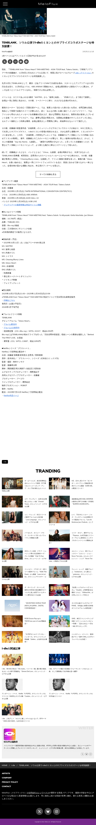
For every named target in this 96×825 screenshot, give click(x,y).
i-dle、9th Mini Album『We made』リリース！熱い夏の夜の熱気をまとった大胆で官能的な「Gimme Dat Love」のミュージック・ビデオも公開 (24, 671)
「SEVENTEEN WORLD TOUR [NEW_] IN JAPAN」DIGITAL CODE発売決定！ (35, 605)
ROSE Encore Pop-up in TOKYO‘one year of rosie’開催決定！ (35, 621)
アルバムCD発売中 (12, 327)
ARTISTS (6, 773)
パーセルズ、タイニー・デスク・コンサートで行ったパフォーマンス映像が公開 (35, 535)
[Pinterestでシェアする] (26, 61)
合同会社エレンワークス (38, 792)
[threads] (90, 754)
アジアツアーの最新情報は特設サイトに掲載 (22, 205)
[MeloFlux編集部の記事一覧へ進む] (9, 739)
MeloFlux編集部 (7, 51)
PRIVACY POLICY (10, 782)
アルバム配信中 (10, 324)
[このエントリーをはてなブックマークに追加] (20, 61)
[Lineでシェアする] (15, 61)
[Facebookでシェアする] (10, 61)
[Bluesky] (86, 754)
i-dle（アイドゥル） (83, 73)
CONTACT (6, 786)
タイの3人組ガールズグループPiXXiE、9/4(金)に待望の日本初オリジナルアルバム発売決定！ (82, 605)
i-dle (4, 462)
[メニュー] (5, 4)
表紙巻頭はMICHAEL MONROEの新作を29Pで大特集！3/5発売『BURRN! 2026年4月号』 (83, 501)
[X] (82, 754)
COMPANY (7, 778)
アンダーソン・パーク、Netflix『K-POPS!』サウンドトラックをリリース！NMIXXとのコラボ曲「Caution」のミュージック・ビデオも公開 (24, 696)
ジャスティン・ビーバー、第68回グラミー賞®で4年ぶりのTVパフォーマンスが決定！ (83, 636)
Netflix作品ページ (11, 395)
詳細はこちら (9, 300)
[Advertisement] (48, 428)
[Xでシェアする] (4, 61)
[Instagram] (56, 811)
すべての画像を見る (48, 174)
